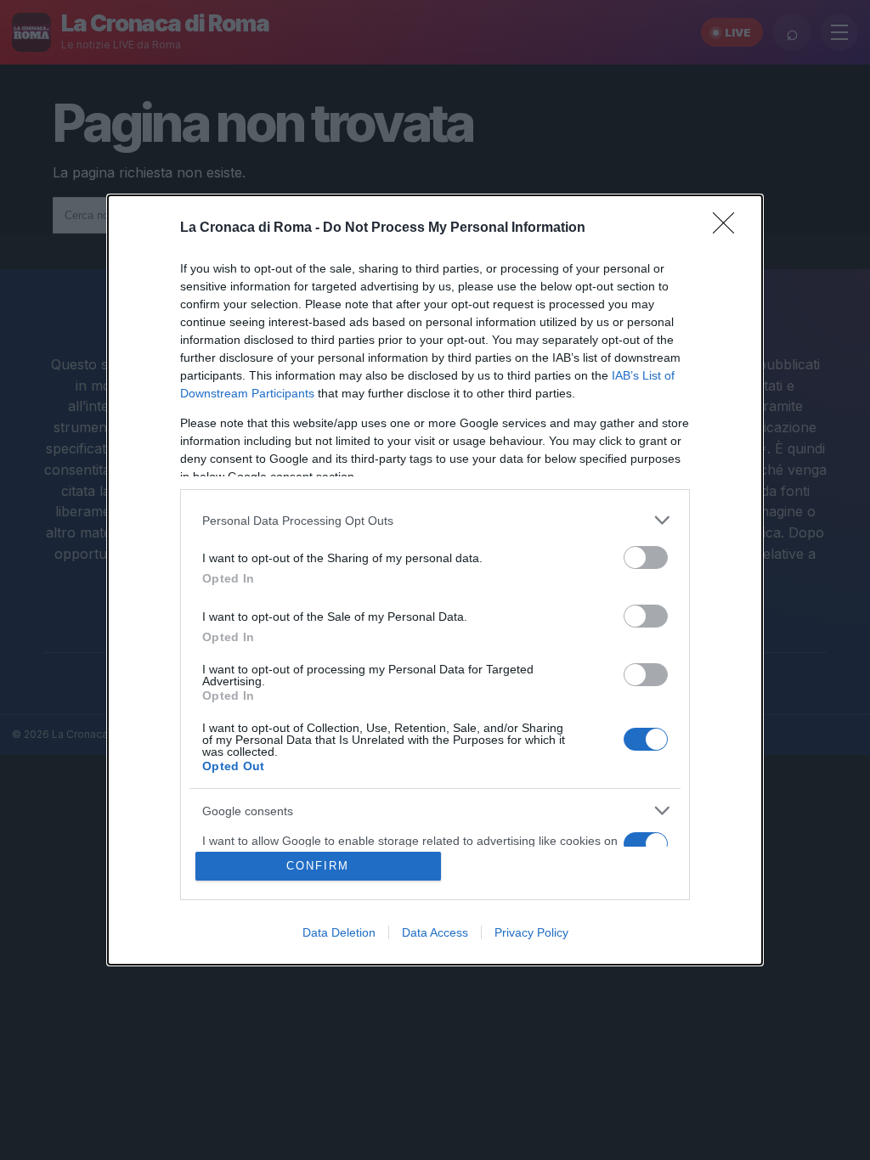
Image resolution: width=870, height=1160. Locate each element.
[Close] (729, 228)
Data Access (435, 932)
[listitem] (435, 520)
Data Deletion (339, 932)
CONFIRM (317, 865)
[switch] (646, 557)
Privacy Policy (531, 932)
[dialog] (435, 580)
